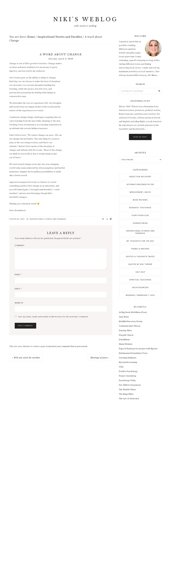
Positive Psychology (128, 371)
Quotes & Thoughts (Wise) (140, 256)
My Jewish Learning (128, 362)
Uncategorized (140, 287)
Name (18, 274)
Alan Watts (124, 317)
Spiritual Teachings (140, 280)
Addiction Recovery (140, 176)
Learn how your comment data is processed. (67, 346)
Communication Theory (129, 326)
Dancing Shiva (125, 330)
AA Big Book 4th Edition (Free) (133, 312)
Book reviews (140, 200)
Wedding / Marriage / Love (140, 295)
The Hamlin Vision (127, 389)
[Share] (102, 219)
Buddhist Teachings (140, 207)
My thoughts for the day (140, 241)
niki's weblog (85, 19)
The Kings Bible (126, 394)
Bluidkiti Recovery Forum (130, 321)
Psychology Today (127, 380)
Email (18, 289)
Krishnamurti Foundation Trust (133, 353)
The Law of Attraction (129, 398)
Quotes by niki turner (140, 264)
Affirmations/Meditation (140, 184)
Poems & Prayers (140, 249)
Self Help (140, 272)
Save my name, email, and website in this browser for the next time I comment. (53, 317)
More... (155, 75)
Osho (121, 367)
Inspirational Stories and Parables (48, 219)
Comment (20, 245)
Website (19, 303)
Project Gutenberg (127, 376)
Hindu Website (126, 344)
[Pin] (110, 219)
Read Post (140, 137)
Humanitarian (140, 223)
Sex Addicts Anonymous (130, 385)
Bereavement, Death (140, 192)
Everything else (140, 215)
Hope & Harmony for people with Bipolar (138, 349)
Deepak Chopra (126, 335)
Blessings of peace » (99, 357)
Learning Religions (127, 358)
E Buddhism (124, 339)
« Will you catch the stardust (26, 357)
